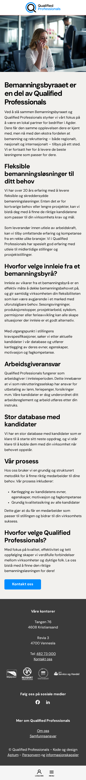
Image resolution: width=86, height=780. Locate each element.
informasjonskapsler (62, 755)
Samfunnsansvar (43, 736)
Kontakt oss (22, 584)
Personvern (31, 755)
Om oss (43, 731)
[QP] (43, 7)
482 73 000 (46, 654)
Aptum (13, 755)
